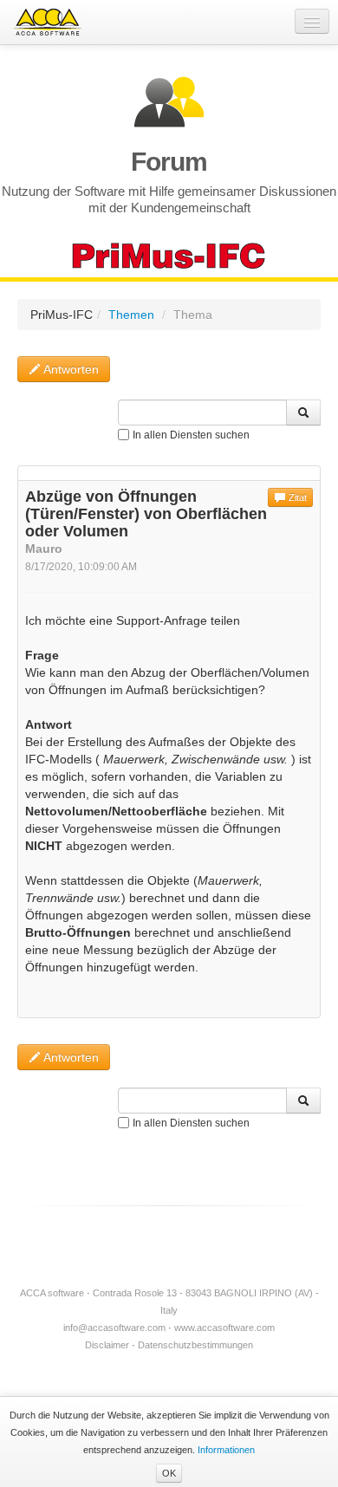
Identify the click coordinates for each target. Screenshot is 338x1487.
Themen (131, 314)
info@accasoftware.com (114, 1327)
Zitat (296, 497)
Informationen (226, 1450)
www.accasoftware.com (224, 1327)
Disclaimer (107, 1345)
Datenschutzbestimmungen (195, 1345)
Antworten (70, 369)
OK (169, 1473)
